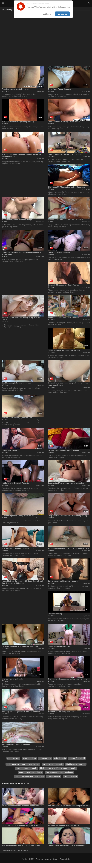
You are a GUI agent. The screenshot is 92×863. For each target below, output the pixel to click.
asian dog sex (45, 758)
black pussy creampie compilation (29, 776)
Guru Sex (25, 783)
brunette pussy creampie (26, 768)
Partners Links (65, 859)
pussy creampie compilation (30, 772)
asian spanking (29, 758)
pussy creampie (53, 776)
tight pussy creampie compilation (59, 772)
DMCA (31, 859)
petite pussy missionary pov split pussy (22, 764)
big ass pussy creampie (53, 764)
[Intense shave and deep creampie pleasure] (69, 208)
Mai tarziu (47, 14)
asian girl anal (13, 758)
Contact (55, 859)
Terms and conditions (43, 859)
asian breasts (60, 758)
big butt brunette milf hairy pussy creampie (58, 768)
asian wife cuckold (77, 758)
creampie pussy (70, 776)
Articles (24, 859)
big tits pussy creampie (76, 764)
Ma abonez (62, 14)
